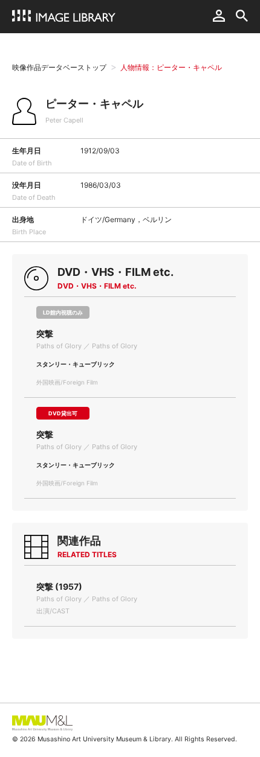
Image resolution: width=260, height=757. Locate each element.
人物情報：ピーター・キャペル (171, 67)
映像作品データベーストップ (59, 67)
